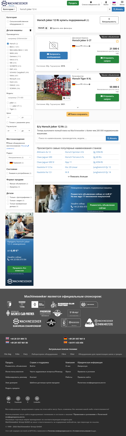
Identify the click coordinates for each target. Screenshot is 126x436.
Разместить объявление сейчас (102, 206)
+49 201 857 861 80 (19, 342)
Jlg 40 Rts (97, 157)
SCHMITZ (15, 66)
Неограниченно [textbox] (16, 157)
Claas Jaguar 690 (44, 157)
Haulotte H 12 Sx (44, 167)
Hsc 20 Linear (71, 167)
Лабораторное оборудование (45, 354)
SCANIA (15, 88)
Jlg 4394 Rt (98, 162)
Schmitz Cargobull (19, 72)
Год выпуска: (12, 126)
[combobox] (19, 157)
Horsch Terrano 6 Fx (74, 157)
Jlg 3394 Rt (98, 152)
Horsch (14, 43)
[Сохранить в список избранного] (117, 41)
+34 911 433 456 (75, 342)
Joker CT (17, 106)
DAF (13, 69)
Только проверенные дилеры (18, 204)
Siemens (15, 56)
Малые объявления (19, 183)
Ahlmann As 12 (44, 152)
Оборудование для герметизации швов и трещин (100, 354)
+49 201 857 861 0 (76, 338)
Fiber (72, 354)
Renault (15, 79)
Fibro (64, 354)
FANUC (14, 85)
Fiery (25, 354)
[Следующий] (68, 87)
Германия (18, 163)
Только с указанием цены (19, 122)
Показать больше (79, 176)
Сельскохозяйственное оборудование (19, 22)
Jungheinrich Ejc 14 (102, 172)
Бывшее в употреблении (20, 173)
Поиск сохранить (79, 114)
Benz (14, 47)
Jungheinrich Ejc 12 (102, 167)
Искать (119, 9)
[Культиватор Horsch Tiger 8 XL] (54, 87)
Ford (13, 82)
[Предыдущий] (39, 87)
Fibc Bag (7, 354)
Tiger (13, 109)
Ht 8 (67, 172)
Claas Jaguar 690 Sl (45, 162)
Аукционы (15, 187)
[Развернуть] (78, 69)
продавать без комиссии (19, 269)
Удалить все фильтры (62, 28)
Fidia (17, 354)
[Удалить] (109, 9)
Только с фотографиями (21, 197)
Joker (13, 103)
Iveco (14, 59)
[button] (122, 3)
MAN (14, 53)
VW (13, 63)
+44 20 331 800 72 (18, 338)
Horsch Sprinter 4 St (74, 152)
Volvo (14, 75)
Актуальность (109, 21)
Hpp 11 (68, 162)
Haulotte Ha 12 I (44, 172)
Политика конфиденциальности (59, 431)
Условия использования (82, 431)
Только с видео (17, 200)
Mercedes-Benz (19, 50)
